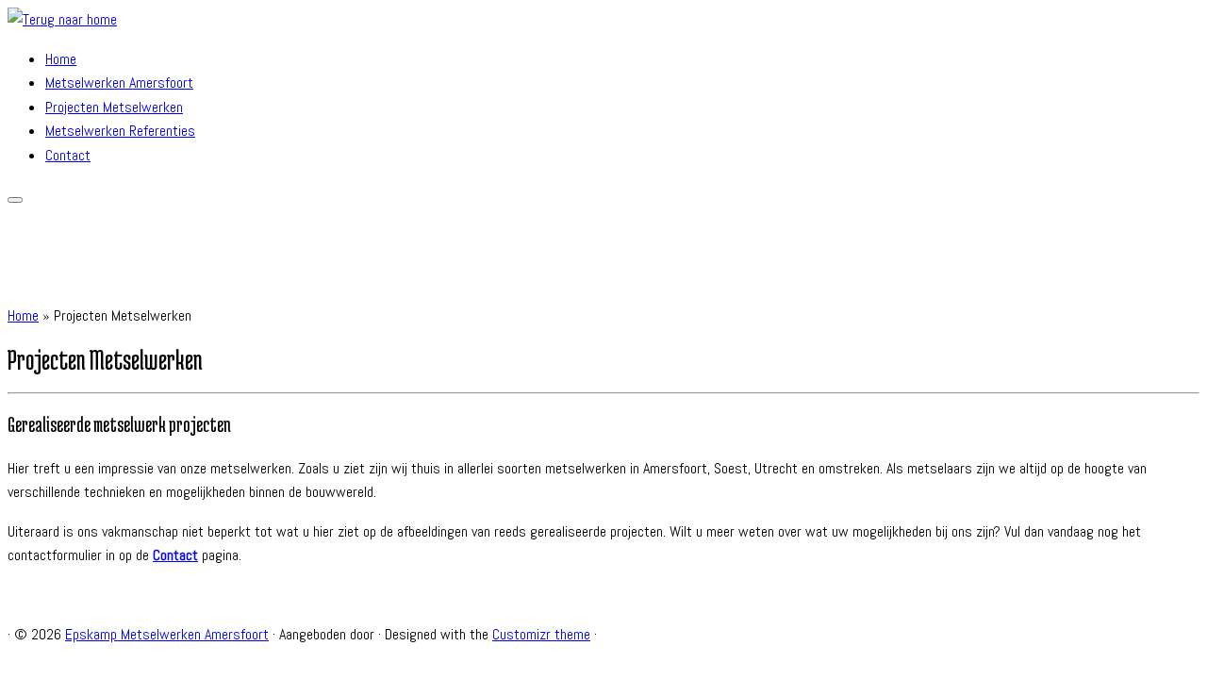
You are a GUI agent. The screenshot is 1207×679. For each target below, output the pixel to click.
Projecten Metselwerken (114, 107)
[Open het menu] (15, 200)
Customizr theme (541, 634)
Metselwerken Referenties (120, 131)
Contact (68, 155)
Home (60, 59)
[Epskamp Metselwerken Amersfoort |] (62, 19)
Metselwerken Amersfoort (119, 82)
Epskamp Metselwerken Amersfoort (167, 634)
